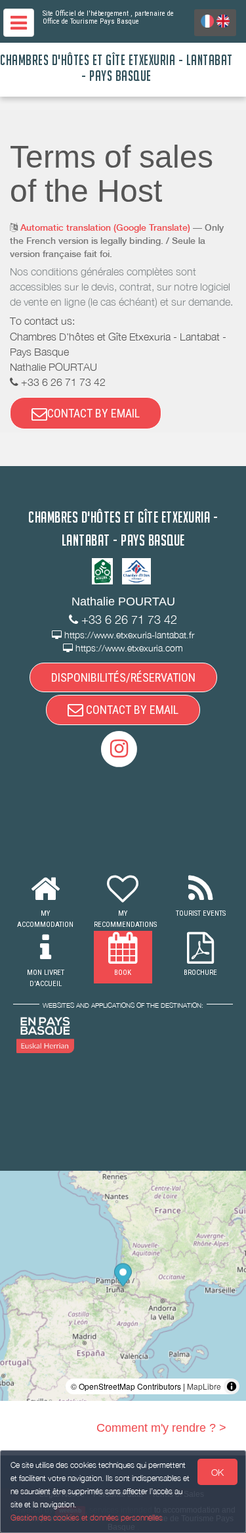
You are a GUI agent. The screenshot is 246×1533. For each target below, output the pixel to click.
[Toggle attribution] (231, 1386)
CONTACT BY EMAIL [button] (93, 413)
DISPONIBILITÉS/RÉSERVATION (123, 677)
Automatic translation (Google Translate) (105, 227)
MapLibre (204, 1386)
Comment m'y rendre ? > (161, 1427)
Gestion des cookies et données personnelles (86, 1517)
